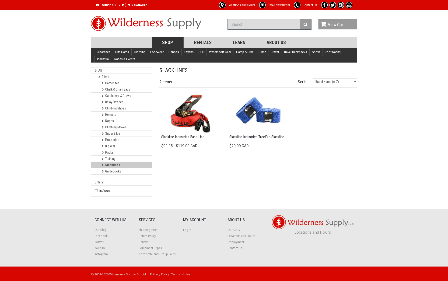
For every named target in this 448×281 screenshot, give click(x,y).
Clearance (103, 52)
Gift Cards (122, 52)
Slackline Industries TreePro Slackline (256, 137)
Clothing (139, 52)
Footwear (157, 52)
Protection (112, 140)
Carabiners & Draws (118, 96)
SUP (201, 52)
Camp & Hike (245, 52)
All (100, 70)
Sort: (302, 81)
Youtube (100, 248)
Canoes (173, 52)
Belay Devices (114, 102)
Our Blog (100, 230)
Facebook (101, 236)
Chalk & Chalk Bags (117, 89)
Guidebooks (113, 171)
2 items (165, 81)
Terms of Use (180, 274)
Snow (316, 52)
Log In (187, 230)
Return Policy (147, 236)
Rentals (203, 42)
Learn (239, 42)
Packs (109, 152)
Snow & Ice (112, 133)
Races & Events (124, 59)
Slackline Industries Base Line (182, 137)
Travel (275, 52)
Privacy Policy (159, 274)
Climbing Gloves (115, 127)
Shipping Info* (148, 230)
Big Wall (110, 146)
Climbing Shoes (115, 108)
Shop (167, 42)
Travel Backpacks (295, 52)
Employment (236, 242)
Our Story (234, 230)
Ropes (109, 121)
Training (110, 159)
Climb (262, 52)
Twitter (99, 242)
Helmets (110, 114)
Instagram (101, 254)
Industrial (103, 59)
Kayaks (189, 52)
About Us (276, 42)
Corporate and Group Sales (157, 254)
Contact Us (235, 248)
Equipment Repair (150, 248)
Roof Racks (333, 52)
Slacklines (112, 165)
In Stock (104, 191)
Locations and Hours (241, 236)
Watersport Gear (220, 52)
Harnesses (112, 83)
